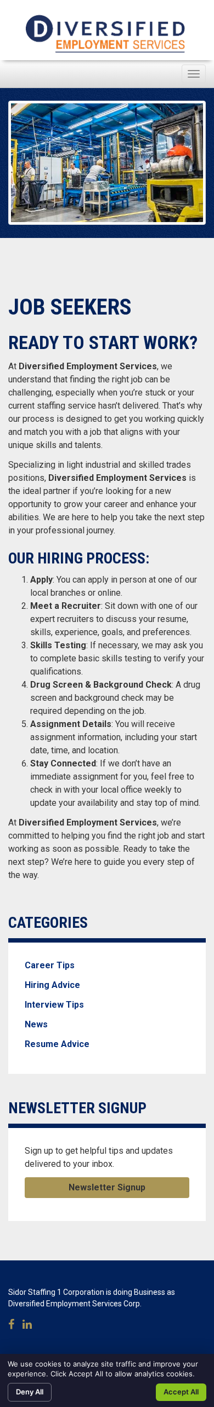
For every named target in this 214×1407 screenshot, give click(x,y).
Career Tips (50, 965)
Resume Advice (57, 1044)
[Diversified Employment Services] (107, 33)
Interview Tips (54, 1004)
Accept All (181, 1391)
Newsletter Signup (107, 1187)
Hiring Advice (52, 985)
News (36, 1024)
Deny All (29, 1391)
